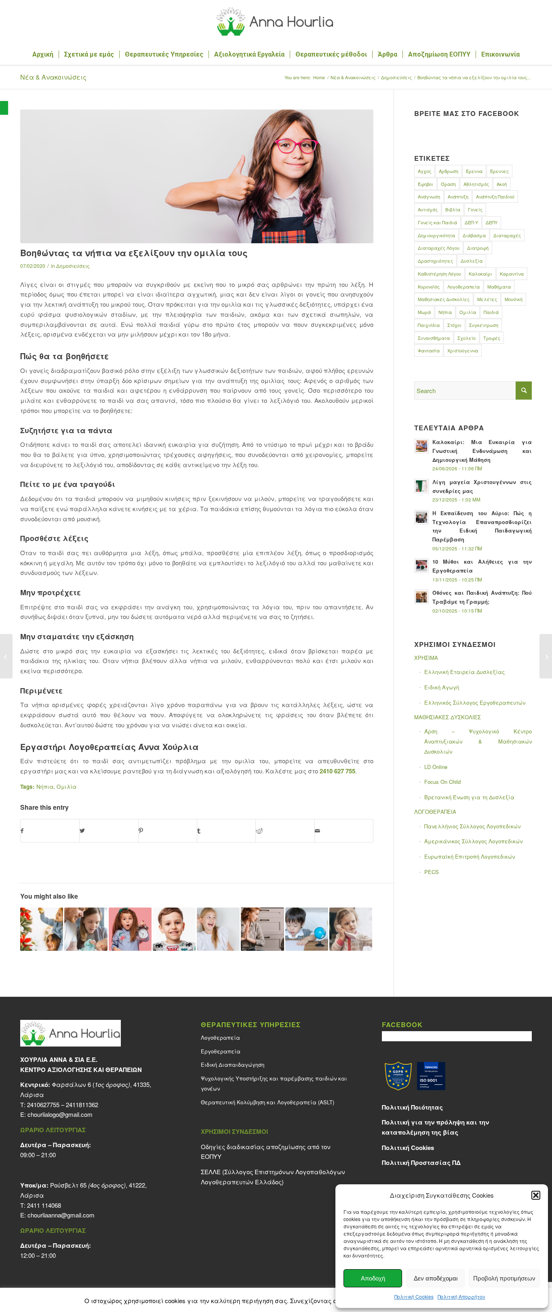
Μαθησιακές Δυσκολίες (444, 299)
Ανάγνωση (429, 196)
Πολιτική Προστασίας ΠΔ (421, 1162)
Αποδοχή (373, 1278)
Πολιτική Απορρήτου (461, 1296)
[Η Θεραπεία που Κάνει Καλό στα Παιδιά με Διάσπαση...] (545, 656)
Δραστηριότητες (435, 260)
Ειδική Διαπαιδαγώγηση (232, 1064)
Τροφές (491, 338)
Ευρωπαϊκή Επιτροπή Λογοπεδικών (469, 856)
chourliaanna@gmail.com (61, 1215)
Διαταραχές (507, 235)
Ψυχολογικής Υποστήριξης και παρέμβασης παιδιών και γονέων (274, 1083)
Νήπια (44, 786)
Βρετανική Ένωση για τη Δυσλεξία (469, 797)
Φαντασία (429, 350)
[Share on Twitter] (109, 830)
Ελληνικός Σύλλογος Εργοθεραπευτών (474, 702)
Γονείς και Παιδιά (437, 222)
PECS (431, 872)
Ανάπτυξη (458, 196)
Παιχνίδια (429, 325)
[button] (4, 108)
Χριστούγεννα (462, 350)
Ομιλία (66, 786)
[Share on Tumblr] (226, 830)
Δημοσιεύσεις (73, 265)
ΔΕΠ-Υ (471, 222)
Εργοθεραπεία (220, 1051)
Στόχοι (454, 325)
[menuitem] (43, 54)
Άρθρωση (448, 171)
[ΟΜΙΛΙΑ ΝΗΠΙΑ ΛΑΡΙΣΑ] (196, 176)
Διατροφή (478, 247)
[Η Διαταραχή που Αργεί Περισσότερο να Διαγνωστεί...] (6, 656)
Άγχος (424, 171)
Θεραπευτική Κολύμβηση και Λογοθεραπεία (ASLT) (267, 1102)
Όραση (448, 184)
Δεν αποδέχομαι (435, 1278)
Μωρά (424, 312)
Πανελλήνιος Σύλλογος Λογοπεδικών (472, 826)
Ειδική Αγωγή (441, 687)
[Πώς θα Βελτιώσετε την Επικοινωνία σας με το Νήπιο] (262, 929)
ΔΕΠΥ (491, 222)
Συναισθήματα (434, 338)
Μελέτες (487, 299)
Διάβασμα (474, 235)
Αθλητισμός (476, 184)
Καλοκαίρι (480, 273)
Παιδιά (491, 312)
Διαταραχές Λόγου (438, 247)
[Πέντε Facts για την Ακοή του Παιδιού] (218, 929)
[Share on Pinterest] (168, 830)
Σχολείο (466, 338)
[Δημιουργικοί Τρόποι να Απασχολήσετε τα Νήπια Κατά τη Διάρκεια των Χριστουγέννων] (41, 929)
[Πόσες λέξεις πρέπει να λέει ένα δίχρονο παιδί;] (350, 929)
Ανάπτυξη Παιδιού (495, 196)
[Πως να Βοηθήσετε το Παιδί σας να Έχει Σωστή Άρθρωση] (174, 929)
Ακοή (502, 184)
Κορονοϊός (429, 286)
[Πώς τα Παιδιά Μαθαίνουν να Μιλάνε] (85, 929)
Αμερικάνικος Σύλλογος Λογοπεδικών (473, 841)
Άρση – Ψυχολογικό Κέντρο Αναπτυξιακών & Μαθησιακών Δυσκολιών (478, 741)
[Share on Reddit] (285, 830)
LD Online (435, 767)
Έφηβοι (425, 184)
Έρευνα (474, 171)
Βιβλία (452, 209)
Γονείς (475, 209)
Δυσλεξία (471, 260)
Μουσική (514, 299)
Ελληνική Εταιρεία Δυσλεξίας (464, 672)
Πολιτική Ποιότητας (412, 1107)
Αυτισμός (428, 209)
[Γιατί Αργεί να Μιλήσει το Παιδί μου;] (130, 929)
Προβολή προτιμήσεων (504, 1278)
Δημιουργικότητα (436, 235)
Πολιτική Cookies (414, 1296)
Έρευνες (499, 171)
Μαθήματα (499, 286)
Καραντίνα (512, 273)
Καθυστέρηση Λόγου (439, 273)
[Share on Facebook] (50, 830)
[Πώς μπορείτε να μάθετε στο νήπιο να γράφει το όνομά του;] (306, 929)
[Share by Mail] (344, 830)
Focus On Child (442, 782)
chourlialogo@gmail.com (60, 1114)
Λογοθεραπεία (463, 286)
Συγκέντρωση (483, 325)
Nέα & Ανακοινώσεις (53, 77)
